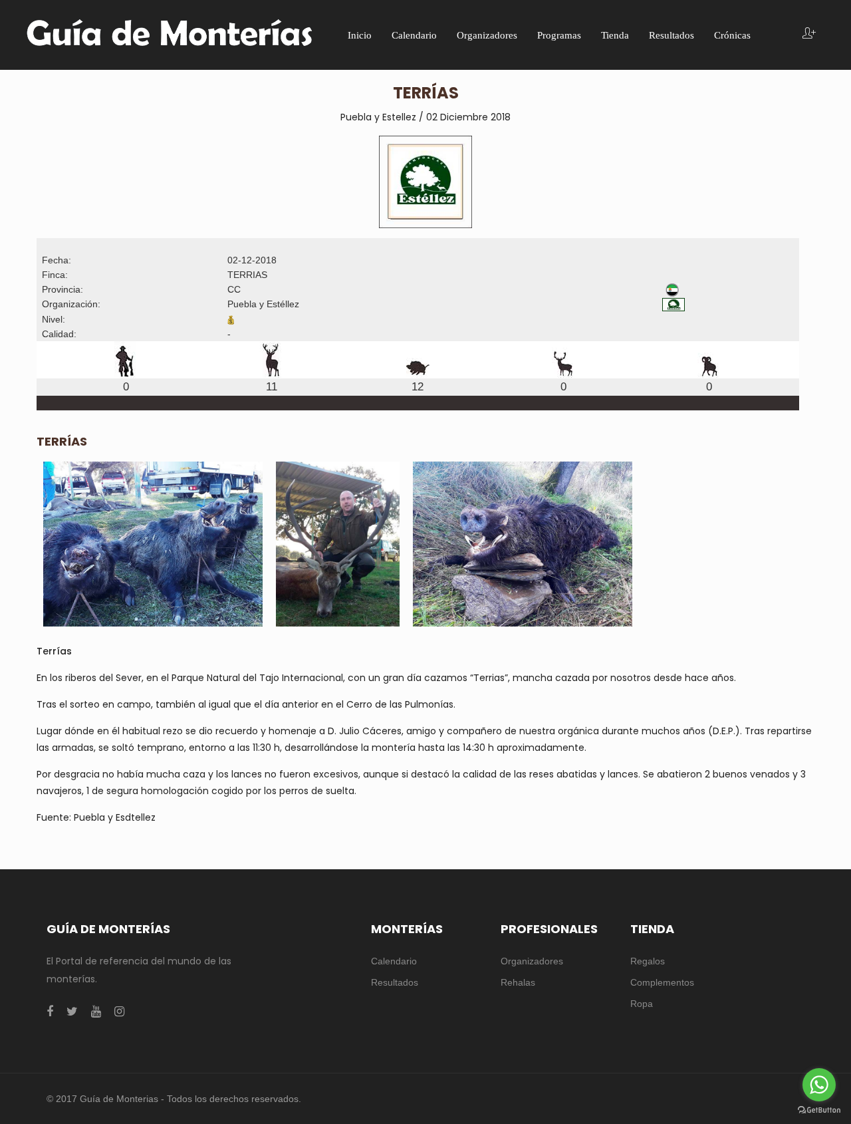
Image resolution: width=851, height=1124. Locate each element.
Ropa (641, 1003)
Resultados (394, 982)
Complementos (662, 982)
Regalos (647, 961)
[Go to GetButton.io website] (819, 1110)
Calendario (394, 961)
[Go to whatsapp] (819, 1084)
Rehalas (518, 982)
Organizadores (532, 961)
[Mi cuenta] (809, 34)
